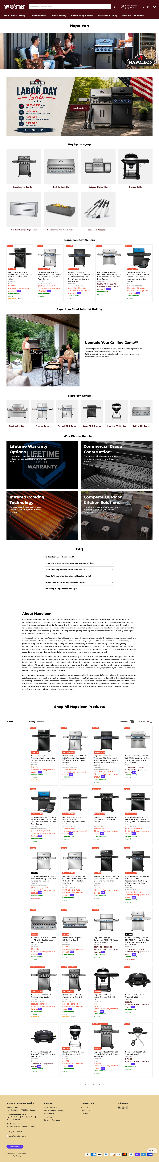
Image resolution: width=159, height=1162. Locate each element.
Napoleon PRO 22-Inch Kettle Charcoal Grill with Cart (105, 997)
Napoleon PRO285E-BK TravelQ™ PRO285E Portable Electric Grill (43, 1054)
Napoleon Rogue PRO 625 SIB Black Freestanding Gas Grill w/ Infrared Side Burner (137, 819)
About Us (84, 1107)
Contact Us (85, 1111)
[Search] (114, 6)
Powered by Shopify (13, 1156)
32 (94, 1084)
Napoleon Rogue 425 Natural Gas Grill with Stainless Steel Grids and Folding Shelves (106, 878)
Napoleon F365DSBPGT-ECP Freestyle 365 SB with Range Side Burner (106, 1054)
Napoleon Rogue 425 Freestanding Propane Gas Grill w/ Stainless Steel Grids (43, 758)
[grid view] (147, 721)
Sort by (32, 722)
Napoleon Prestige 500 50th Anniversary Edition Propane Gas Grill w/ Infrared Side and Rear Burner (138, 276)
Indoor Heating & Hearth (82, 16)
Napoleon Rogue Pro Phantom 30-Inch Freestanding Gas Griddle (73, 819)
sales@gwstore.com (17, 1136)
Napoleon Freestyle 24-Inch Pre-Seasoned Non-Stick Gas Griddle (106, 819)
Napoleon (11, 281)
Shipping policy (50, 1117)
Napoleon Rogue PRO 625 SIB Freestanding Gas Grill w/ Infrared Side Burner (43, 878)
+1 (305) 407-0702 (16, 1132)
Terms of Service (50, 1107)
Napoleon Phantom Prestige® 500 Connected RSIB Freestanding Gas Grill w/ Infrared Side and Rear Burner (79, 276)
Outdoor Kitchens (38, 16)
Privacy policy (49, 1114)
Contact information (52, 1120)
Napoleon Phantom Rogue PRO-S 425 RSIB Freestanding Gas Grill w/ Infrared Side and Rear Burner (137, 880)
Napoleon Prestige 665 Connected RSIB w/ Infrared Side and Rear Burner (106, 940)
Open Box (126, 16)
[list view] (151, 721)
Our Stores (139, 16)
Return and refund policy (54, 1111)
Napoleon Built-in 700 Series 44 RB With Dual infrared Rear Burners (43, 940)
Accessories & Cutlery (108, 16)
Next (100, 1084)
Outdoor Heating (59, 16)
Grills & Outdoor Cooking (14, 16)
